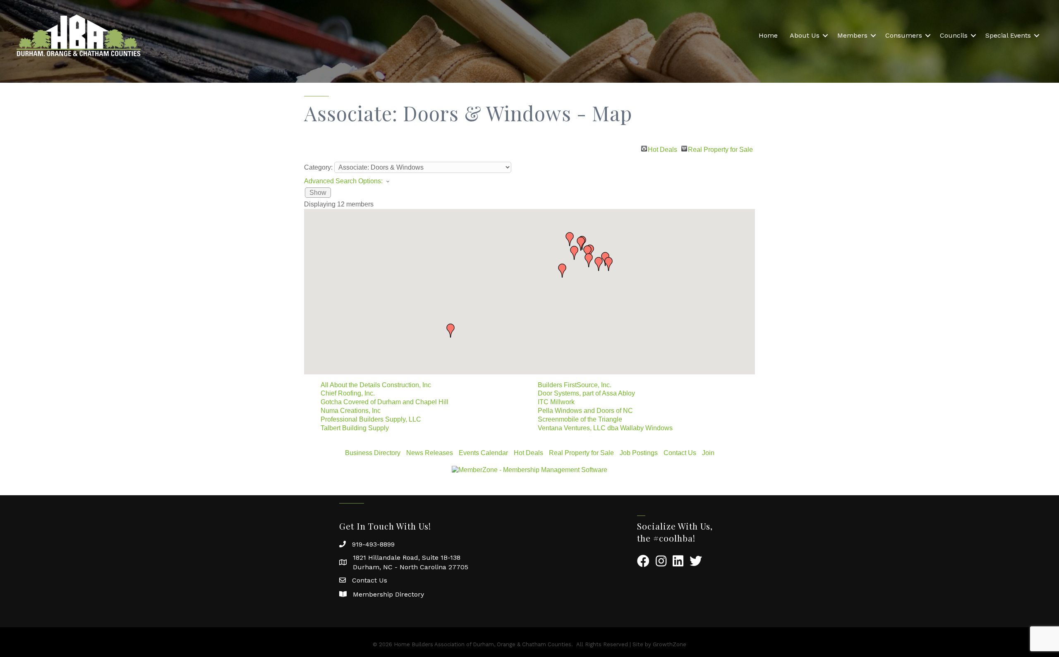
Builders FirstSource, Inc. (574, 384)
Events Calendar (483, 452)
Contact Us (680, 452)
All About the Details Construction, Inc (376, 384)
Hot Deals (662, 148)
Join (708, 452)
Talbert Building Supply (355, 428)
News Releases (429, 452)
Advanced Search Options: (343, 181)
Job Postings (639, 452)
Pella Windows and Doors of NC (585, 410)
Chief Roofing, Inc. (348, 393)
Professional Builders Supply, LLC (371, 419)
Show (317, 192)
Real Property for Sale (720, 148)
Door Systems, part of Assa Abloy (586, 393)
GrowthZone (669, 644)
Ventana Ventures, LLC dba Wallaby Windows (605, 428)
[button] (562, 271)
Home (768, 35)
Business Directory (372, 452)
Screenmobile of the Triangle (580, 419)
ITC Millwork (556, 401)
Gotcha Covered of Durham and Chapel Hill (384, 401)
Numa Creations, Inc (351, 410)
